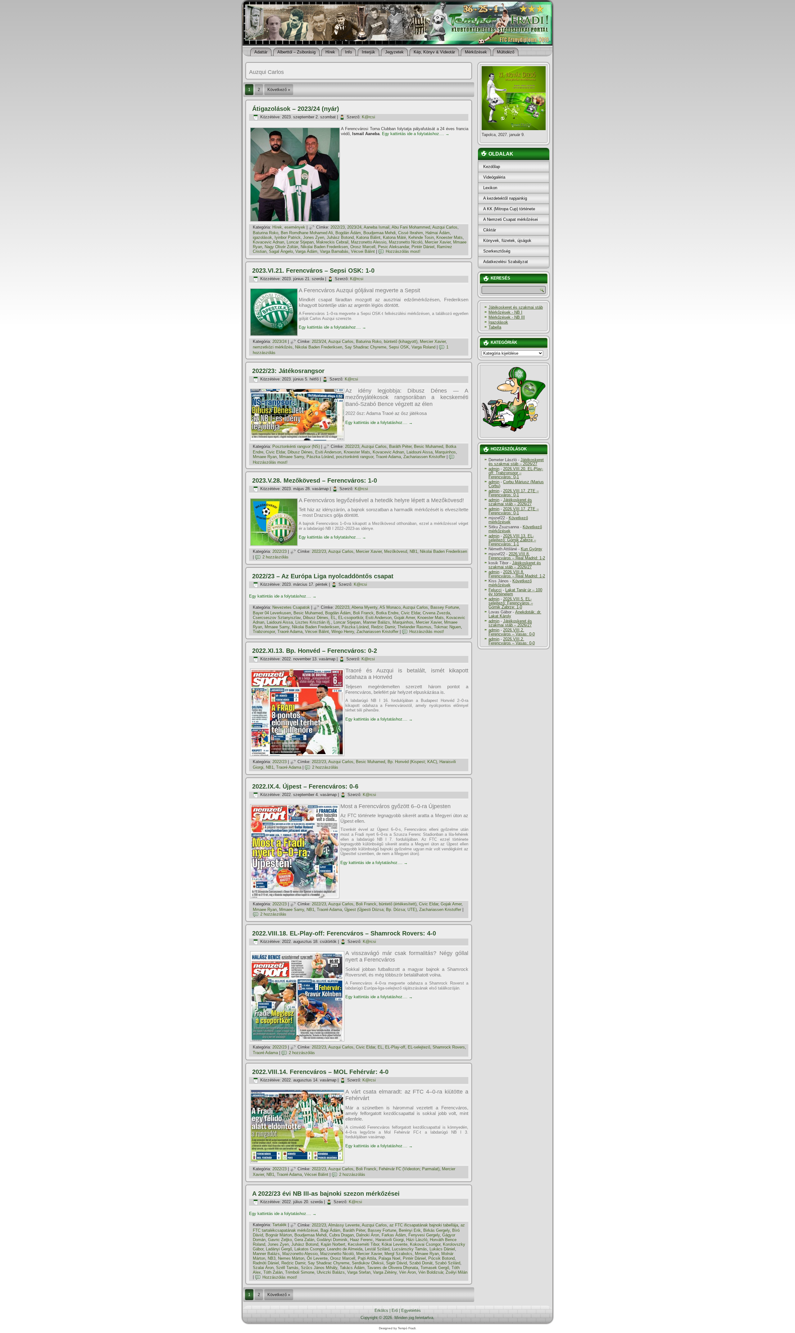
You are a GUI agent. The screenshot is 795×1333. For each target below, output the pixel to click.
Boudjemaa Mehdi (379, 232)
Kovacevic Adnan (268, 242)
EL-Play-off (395, 1047)
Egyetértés (411, 1310)
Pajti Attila (367, 1258)
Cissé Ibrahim (410, 232)
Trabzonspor (264, 631)
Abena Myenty (364, 607)
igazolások (262, 237)
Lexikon (490, 187)
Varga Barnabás (334, 251)
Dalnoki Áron (367, 1235)
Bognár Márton (279, 1235)
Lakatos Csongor (309, 1249)
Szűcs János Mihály (319, 1267)
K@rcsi (368, 117)
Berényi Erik (410, 1230)
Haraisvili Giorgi (389, 1239)
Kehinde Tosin (421, 237)
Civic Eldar (275, 452)
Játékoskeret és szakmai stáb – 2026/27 (516, 461)
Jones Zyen (313, 237)
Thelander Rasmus (414, 627)
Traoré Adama (388, 456)
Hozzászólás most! (403, 251)
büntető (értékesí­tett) (397, 904)
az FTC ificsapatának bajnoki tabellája (423, 1225)
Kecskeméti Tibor (363, 1244)
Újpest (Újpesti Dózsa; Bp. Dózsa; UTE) (380, 909)
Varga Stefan (358, 1272)
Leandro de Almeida (344, 1249)
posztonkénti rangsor (354, 456)
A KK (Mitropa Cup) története (509, 209)
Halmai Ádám (437, 232)
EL (333, 617)
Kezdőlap (491, 166)
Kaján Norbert (333, 1244)
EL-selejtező (419, 1047)
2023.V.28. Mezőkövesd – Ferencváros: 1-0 (314, 480)
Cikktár (489, 230)
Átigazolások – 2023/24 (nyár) (295, 108)
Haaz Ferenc (361, 1239)
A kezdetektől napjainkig (505, 198)
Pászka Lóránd (320, 456)
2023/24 (354, 227)
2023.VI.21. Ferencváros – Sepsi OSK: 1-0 (313, 270)
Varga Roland (423, 347)
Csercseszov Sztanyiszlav (277, 617)
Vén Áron (407, 1272)
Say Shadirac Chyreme (365, 347)
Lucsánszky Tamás (409, 1249)
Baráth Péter (400, 446)
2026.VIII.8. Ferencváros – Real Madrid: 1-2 (516, 556)
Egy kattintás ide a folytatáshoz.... (415, 133)
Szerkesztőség (496, 251)
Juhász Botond (340, 237)
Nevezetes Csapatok (291, 607)
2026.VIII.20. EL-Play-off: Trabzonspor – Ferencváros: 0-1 (515, 472)
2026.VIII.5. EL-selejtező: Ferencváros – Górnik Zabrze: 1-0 (510, 603)
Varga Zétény (385, 1272)
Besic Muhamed (428, 446)
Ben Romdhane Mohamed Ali (307, 232)
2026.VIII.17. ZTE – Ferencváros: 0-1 (513, 493)
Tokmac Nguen (447, 627)
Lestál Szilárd (377, 1249)
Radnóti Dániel (266, 1263)
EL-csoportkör (350, 617)
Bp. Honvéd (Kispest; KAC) (412, 761)
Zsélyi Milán (456, 1272)
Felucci (495, 590)
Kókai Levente (394, 1244)
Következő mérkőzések (508, 520)
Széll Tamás (287, 1267)
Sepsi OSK (399, 347)
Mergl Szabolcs (398, 1253)
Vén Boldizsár (430, 1272)
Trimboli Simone (299, 1272)
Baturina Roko (265, 232)
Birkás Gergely (436, 1230)
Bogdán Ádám (348, 232)
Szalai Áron (263, 1267)
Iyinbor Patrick (288, 237)
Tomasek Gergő (434, 1267)
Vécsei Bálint (363, 251)
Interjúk (368, 52)
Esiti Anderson (328, 452)
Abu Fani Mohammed (411, 227)
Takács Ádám (352, 1267)
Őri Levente (317, 1258)
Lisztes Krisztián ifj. (313, 622)
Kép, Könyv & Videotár (434, 52)
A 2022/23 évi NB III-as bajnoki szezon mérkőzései (326, 1193)
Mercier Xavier (438, 242)
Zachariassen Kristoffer (424, 456)
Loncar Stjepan (300, 242)
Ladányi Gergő (279, 1249)
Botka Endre (387, 613)
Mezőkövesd (395, 551)
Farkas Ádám (394, 1235)
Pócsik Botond (441, 1258)
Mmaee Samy (291, 456)
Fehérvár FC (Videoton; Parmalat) (409, 1169)
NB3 (271, 1258)
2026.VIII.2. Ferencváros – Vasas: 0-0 (511, 632)
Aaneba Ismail (376, 227)
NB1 (413, 551)
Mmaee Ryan (265, 456)
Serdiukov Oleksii (368, 1263)
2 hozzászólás (275, 557)
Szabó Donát (421, 1263)
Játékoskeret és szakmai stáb (515, 307)
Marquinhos (445, 452)
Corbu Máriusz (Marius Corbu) (516, 484)
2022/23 (337, 227)
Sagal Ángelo (281, 251)
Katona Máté (394, 237)
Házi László (416, 1239)
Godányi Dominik (332, 1239)
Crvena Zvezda (436, 613)
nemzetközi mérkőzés (273, 347)
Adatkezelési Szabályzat (505, 261)
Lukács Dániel (442, 1249)
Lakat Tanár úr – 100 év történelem (515, 592)
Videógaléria (494, 177)
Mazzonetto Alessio (368, 242)
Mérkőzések (476, 52)
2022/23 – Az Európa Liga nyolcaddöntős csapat (322, 576)
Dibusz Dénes (300, 452)
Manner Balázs (376, 622)
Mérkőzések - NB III (506, 317)
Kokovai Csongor (425, 1244)
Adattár (260, 52)
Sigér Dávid (396, 1263)
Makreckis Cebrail (332, 242)
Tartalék (279, 1225)
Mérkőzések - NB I (505, 312)
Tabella (494, 327)
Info (348, 52)
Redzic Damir (383, 627)
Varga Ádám (306, 251)
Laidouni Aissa (420, 452)
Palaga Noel (389, 1258)
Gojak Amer (404, 617)
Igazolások (498, 322)
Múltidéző (505, 52)
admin (493, 468)
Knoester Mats (449, 237)
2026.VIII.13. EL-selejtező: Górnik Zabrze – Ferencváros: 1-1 (512, 540)
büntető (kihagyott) (400, 341)
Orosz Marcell (362, 246)
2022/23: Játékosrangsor (288, 370)
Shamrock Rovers (449, 1047)
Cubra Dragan (341, 1235)
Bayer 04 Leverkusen (272, 613)
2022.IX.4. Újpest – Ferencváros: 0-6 (305, 786)
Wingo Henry (342, 631)
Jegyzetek (394, 52)
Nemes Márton (291, 1258)
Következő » (278, 89)
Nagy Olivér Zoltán (281, 246)
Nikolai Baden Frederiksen (324, 246)
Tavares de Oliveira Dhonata (392, 1267)
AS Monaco (390, 607)
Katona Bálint (368, 237)
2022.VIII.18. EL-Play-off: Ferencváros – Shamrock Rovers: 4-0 (344, 933)
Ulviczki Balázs (331, 1272)
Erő (395, 1310)
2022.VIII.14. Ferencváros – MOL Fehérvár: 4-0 (320, 1071)
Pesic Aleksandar (393, 246)
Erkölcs (381, 1310)
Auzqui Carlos (444, 227)
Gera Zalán (304, 1239)
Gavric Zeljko (280, 1239)
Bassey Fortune (444, 607)
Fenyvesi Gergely (424, 1235)
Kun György (531, 549)
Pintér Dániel (422, 246)
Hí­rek (330, 52)
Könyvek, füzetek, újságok (507, 240)
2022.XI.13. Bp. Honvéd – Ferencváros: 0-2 (314, 650)
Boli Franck (363, 613)
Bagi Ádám (330, 1230)
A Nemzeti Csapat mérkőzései (510, 219)
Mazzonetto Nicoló (405, 242)
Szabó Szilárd (447, 1263)
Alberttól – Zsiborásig (296, 52)
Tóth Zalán (273, 1272)
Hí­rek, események (288, 227)
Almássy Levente (344, 1225)
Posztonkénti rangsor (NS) (296, 446)
